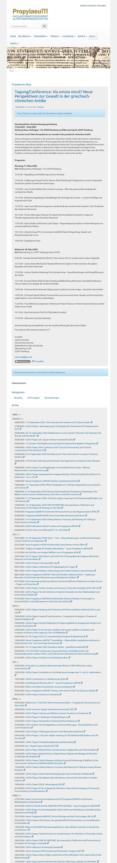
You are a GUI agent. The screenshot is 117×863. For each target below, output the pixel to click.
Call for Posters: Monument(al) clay (41, 563)
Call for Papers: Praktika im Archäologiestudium (46, 657)
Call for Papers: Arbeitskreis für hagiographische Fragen (50, 566)
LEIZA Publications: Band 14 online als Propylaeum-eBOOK (51, 526)
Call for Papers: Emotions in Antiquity (42, 694)
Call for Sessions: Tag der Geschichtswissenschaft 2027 (50, 709)
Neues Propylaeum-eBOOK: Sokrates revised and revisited (51, 481)
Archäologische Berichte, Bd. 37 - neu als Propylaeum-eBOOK (53, 682)
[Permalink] (92, 422)
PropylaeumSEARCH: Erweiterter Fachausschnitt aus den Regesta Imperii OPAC (61, 511)
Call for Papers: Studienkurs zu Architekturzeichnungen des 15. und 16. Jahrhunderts (63, 672)
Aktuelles (40, 107)
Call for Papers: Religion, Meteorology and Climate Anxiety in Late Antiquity (59, 570)
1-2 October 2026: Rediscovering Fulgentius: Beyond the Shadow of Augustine (60, 443)
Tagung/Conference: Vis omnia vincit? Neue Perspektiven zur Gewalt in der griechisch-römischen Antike (54, 96)
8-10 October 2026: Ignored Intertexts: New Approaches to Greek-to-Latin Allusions (62, 460)
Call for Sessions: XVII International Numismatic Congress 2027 (53, 851)
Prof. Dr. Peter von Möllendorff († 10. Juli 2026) (46, 530)
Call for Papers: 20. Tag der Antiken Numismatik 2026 (49, 439)
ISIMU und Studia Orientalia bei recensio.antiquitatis (49, 686)
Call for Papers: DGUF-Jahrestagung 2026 (44, 784)
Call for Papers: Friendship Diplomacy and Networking (49, 742)
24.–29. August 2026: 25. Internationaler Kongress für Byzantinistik (55, 636)
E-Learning (68, 36)
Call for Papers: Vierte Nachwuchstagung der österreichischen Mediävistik (58, 773)
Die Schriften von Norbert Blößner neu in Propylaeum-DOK (52, 552)
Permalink (39, 361)
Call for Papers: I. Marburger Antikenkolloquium (46, 717)
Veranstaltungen (52, 397)
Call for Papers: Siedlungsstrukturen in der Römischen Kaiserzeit (54, 731)
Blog (92, 36)
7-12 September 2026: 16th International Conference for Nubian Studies (58, 422)
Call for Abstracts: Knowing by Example (43, 847)
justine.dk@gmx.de (23, 357)
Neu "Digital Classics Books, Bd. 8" (40, 746)
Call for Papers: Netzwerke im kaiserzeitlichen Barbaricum (51, 721)
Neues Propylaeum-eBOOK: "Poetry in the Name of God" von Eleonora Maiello (60, 690)
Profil (13, 43)
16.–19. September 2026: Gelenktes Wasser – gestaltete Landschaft (55, 647)
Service (82, 36)
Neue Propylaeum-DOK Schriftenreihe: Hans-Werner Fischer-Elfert (55, 544)
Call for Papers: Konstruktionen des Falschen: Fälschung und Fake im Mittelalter (61, 861)
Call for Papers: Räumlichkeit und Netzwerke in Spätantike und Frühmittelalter (61, 749)
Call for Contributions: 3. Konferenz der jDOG (45, 679)
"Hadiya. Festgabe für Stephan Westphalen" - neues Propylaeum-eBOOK (58, 548)
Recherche (24, 36)
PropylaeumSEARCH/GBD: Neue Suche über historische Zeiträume (55, 515)
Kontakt (101, 5)
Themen (54, 36)
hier (46, 329)
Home (13, 36)
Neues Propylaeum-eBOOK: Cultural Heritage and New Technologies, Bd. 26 (59, 816)
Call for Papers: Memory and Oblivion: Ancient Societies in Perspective (57, 713)
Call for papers (33, 397)
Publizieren (40, 36)
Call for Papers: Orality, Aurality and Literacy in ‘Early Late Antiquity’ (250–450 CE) (62, 588)
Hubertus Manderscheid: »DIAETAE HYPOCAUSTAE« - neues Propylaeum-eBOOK (61, 805)
